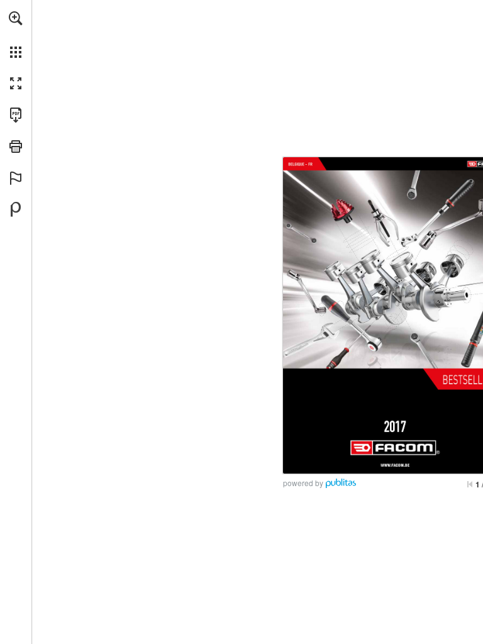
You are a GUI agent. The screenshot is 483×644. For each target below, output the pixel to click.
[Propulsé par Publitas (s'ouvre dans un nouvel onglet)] (15, 209)
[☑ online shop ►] (394, 465)
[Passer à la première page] (469, 484)
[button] (15, 18)
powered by (303, 482)
